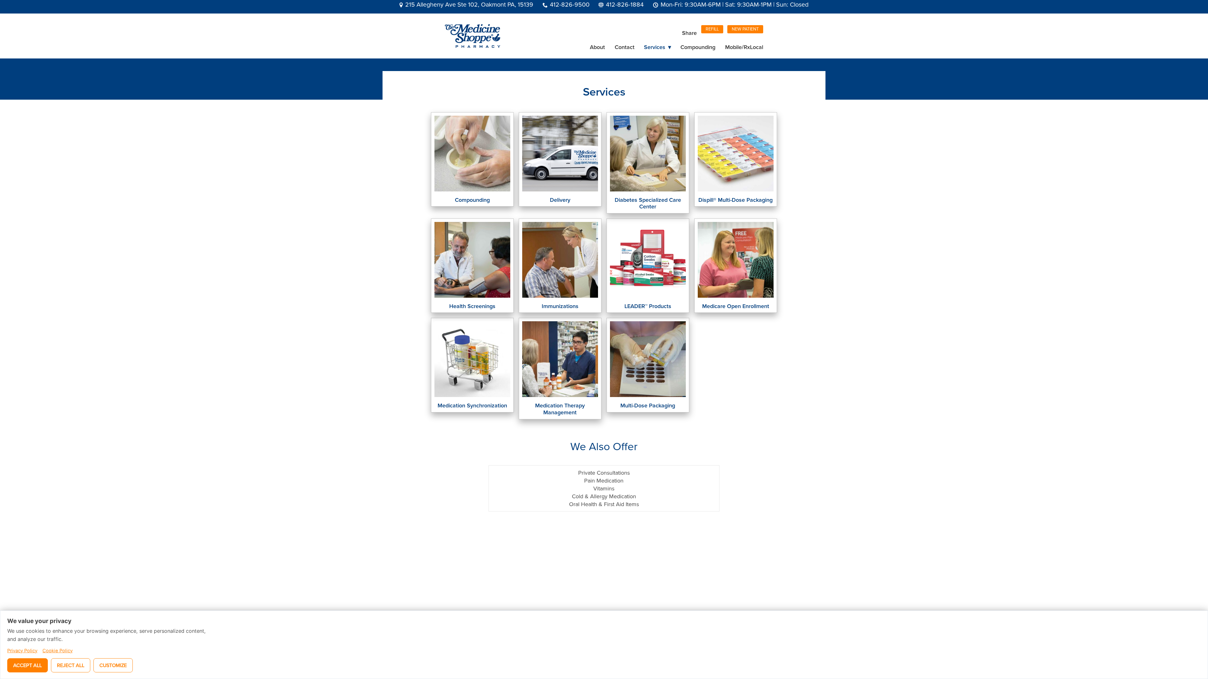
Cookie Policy (57, 651)
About (597, 47)
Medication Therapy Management (560, 408)
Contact (625, 47)
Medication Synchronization (472, 405)
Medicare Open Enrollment (735, 306)
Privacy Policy (22, 651)
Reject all (70, 665)
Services (657, 47)
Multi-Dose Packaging (647, 405)
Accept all (27, 665)
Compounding (697, 47)
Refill (712, 29)
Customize (113, 665)
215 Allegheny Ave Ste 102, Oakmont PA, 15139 (469, 4)
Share (689, 33)
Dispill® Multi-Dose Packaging (735, 200)
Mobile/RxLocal (744, 47)
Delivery (560, 200)
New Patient (745, 29)
